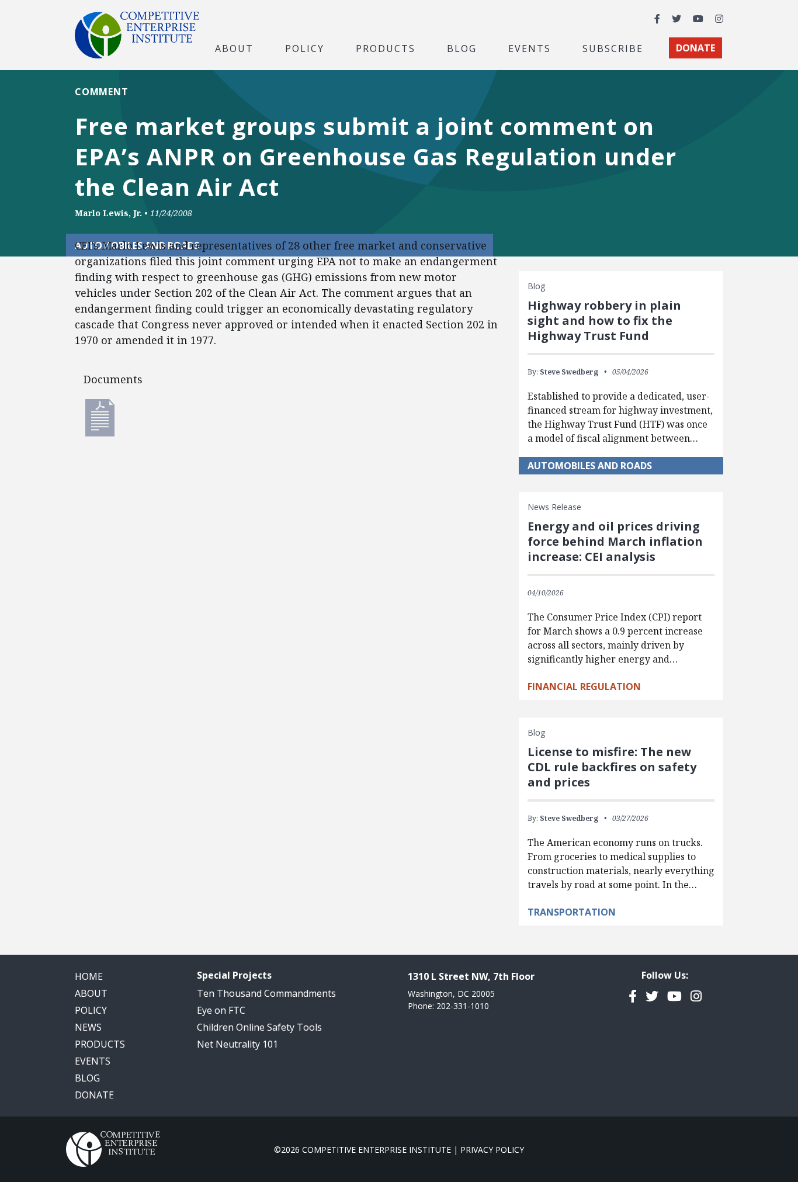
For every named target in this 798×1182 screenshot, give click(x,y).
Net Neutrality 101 (237, 1044)
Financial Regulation (584, 686)
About (91, 993)
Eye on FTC (221, 1010)
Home (89, 976)
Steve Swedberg (569, 372)
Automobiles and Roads (590, 465)
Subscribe (612, 47)
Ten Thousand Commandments (266, 993)
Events (529, 47)
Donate (94, 1095)
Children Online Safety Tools (259, 1027)
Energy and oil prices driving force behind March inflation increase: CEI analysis (615, 541)
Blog (462, 47)
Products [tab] (385, 47)
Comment (101, 91)
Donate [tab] (695, 47)
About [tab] (234, 47)
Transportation (572, 912)
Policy (91, 1010)
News (88, 1027)
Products (100, 1044)
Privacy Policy (492, 1149)
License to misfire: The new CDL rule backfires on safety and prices (612, 767)
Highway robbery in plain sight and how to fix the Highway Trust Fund (604, 320)
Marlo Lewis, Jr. (108, 213)
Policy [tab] (304, 47)
